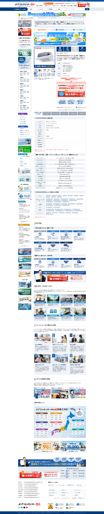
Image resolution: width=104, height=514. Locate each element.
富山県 (56, 415)
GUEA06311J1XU (72, 198)
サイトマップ (56, 498)
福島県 (74, 426)
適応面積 (73, 113)
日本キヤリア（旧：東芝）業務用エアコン (28, 17)
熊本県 (37, 433)
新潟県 (52, 415)
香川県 (56, 424)
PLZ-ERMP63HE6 (56, 203)
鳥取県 (37, 424)
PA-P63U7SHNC (75, 212)
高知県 (52, 426)
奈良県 (42, 417)
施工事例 (63, 495)
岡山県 (46, 424)
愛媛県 (60, 424)
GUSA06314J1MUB (56, 200)
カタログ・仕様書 (23, 163)
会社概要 (75, 5)
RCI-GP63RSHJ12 (56, 207)
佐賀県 (42, 431)
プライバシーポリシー (65, 498)
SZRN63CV (48, 196)
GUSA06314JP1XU (49, 201)
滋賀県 (42, 415)
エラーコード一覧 (23, 136)
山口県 (42, 426)
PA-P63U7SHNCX (49, 214)
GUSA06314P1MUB (57, 201)
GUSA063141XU (49, 200)
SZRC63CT (60, 195)
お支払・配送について (53, 492)
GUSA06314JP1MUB (73, 200)
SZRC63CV (65, 195)
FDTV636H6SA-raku (67, 209)
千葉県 (78, 433)
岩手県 (82, 422)
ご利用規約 (74, 498)
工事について (47, 5)
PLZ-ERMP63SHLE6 (66, 205)
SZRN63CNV (76, 195)
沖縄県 (42, 435)
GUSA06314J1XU (64, 200)
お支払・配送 (63, 5)
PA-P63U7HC (48, 212)
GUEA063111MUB (49, 198)
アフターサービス (55, 5)
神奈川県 (73, 435)
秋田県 (74, 424)
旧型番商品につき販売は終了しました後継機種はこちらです (71, 78)
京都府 (37, 415)
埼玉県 (74, 433)
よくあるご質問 (69, 5)
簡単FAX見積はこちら (24, 46)
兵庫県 (46, 415)
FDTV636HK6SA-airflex (50, 210)
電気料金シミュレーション (25, 132)
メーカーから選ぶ (61, 485)
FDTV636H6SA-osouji (59, 209)
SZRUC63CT (53, 196)
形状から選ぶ (51, 485)
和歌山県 (37, 419)
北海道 (74, 422)
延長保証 (21, 161)
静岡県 (56, 419)
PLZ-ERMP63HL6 (64, 203)
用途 (59, 9)
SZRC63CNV (54, 195)
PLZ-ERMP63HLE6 (71, 203)
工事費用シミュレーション (25, 134)
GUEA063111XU (57, 198)
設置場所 (50, 9)
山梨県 (56, 417)
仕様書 (81, 113)
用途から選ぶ (79, 485)
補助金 (21, 158)
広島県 (37, 426)
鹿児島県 (37, 435)
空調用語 (21, 165)
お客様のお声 (51, 495)
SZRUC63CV (59, 196)
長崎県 (46, 431)
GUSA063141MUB (79, 198)
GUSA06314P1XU (65, 201)
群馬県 (82, 431)
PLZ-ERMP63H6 (49, 203)
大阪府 (37, 417)
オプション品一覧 (46, 113)
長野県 (60, 417)
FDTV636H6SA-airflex (50, 209)
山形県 (82, 424)
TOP (19, 17)
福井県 (52, 417)
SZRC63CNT (48, 195)
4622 (84, 107)
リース (21, 160)
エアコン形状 (55, 113)
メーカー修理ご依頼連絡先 (25, 156)
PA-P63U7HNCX (61, 212)
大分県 (42, 433)
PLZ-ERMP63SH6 (79, 203)
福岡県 (37, 431)
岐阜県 (52, 419)
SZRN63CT (82, 195)
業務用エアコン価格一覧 (24, 130)
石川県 (60, 415)
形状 (31, 9)
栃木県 (78, 431)
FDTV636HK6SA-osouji (59, 210)
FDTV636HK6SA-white (78, 210)
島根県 (42, 424)
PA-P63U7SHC (68, 212)
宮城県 (78, 424)
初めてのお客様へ (39, 5)
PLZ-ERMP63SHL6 (57, 205)
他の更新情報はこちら (24, 221)
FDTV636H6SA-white (76, 209)
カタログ (64, 113)
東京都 (82, 433)
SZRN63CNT (70, 195)
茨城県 (74, 431)
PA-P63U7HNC (54, 212)
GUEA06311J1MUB (64, 198)
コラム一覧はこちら (24, 245)
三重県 (46, 417)
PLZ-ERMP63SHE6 (49, 205)
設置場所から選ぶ (71, 485)
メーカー (41, 9)
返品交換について (65, 492)
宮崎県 (46, 433)
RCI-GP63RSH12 (49, 207)
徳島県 (52, 424)
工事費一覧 (22, 128)
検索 (87, 9)
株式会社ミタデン (81, 498)
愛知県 (60, 419)
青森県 (78, 422)
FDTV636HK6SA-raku (69, 210)
